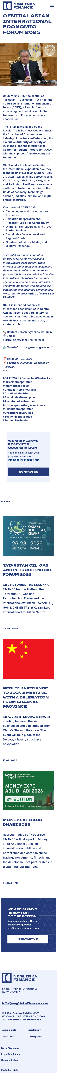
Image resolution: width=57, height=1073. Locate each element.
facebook (9, 1030)
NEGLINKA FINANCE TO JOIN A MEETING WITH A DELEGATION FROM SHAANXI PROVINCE (26, 697)
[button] (10, 1054)
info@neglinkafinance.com (25, 1003)
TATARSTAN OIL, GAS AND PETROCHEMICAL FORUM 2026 (27, 570)
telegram (35, 1036)
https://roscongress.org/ (37, 347)
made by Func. (9, 1069)
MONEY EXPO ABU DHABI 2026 (22, 822)
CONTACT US (28, 472)
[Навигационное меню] (52, 6)
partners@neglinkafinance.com (23, 339)
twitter (8, 1036)
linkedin (34, 1030)
